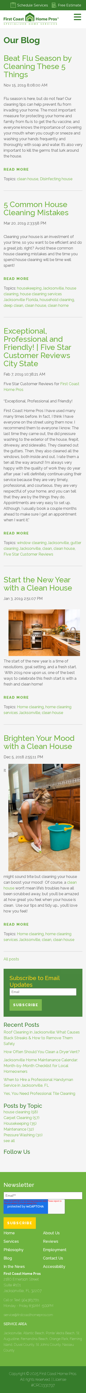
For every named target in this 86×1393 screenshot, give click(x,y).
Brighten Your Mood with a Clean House (39, 742)
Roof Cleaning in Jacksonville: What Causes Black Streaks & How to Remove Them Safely (42, 1038)
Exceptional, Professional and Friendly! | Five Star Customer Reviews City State (37, 347)
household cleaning (57, 299)
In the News (14, 1266)
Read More (16, 169)
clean (47, 548)
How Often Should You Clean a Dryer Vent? (42, 1052)
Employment (54, 1250)
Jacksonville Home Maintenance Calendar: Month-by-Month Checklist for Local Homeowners (41, 1066)
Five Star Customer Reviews (28, 554)
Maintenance (19, 1129)
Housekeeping (20, 1123)
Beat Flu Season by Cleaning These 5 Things (37, 66)
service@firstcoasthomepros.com (28, 1315)
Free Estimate (69, 5)
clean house (27, 179)
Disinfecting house (56, 179)
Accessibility (54, 1266)
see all (9, 1140)
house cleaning (21, 1112)
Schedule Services (32, 5)
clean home (58, 305)
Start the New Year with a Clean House (38, 583)
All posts (11, 959)
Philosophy (13, 1250)
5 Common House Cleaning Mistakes (36, 208)
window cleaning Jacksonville (43, 542)
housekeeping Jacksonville (40, 288)
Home (9, 1233)
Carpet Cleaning (21, 1117)
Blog (8, 1258)
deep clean (13, 305)
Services (11, 1241)
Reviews (50, 1241)
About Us (51, 1233)
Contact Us (53, 1258)
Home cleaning (30, 707)
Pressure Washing (23, 1135)
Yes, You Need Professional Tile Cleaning (39, 1093)
